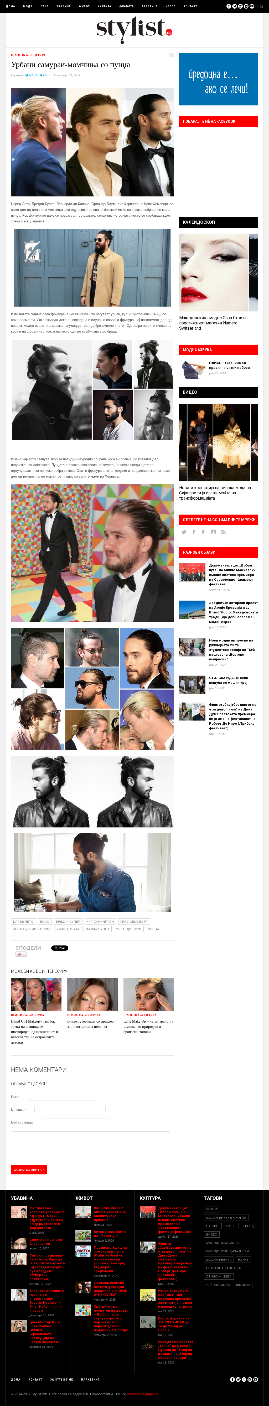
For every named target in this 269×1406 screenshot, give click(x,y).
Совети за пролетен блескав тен (46, 1241)
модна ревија (219, 1259)
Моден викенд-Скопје (226, 1217)
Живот (84, 6)
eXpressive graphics (142, 1394)
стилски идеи (219, 1276)
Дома (10, 6)
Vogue (212, 1209)
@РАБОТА (126, 6)
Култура (104, 6)
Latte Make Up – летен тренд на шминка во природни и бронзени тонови (148, 1026)
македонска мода (222, 1242)
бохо (45, 921)
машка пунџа (98, 929)
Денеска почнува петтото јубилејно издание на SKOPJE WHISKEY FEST (110, 1289)
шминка (243, 1284)
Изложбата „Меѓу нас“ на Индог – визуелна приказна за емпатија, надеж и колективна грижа (175, 1298)
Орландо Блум (129, 929)
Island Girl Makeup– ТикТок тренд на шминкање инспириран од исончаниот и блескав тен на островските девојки (34, 1032)
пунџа (153, 929)
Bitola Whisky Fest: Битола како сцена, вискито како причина (110, 1214)
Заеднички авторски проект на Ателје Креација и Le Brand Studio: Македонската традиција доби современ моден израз (233, 612)
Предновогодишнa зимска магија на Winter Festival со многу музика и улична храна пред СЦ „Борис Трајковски (110, 1259)
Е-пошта (18, 1109)
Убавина (63, 6)
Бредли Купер (68, 921)
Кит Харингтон (100, 921)
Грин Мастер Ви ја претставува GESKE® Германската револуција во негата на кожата (44, 1332)
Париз (211, 1226)
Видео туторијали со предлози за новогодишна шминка (91, 1024)
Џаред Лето (23, 921)
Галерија (150, 6)
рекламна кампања (223, 1268)
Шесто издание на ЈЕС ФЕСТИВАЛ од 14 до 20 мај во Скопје (174, 1324)
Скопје (230, 1226)
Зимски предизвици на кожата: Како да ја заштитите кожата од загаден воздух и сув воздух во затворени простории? (47, 1267)
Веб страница (22, 1122)
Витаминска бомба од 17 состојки (110, 1234)
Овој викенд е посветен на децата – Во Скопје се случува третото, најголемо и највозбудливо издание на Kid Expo (111, 1318)
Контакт (190, 6)
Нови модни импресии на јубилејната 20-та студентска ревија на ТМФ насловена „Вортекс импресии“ (232, 649)
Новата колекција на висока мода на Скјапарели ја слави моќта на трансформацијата (215, 493)
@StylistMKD (38, 75)
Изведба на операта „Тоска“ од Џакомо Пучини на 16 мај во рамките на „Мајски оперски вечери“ (175, 1350)
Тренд (248, 1226)
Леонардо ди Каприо (32, 929)
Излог (170, 6)
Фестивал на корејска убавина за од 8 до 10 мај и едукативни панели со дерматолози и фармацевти (47, 1218)
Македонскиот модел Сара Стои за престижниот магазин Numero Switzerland (213, 323)
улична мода (218, 1284)
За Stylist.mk (61, 1379)
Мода (28, 6)
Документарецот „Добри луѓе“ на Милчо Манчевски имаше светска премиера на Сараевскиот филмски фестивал (232, 574)
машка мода (68, 929)
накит (243, 1259)
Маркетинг (90, 1379)
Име (15, 1097)
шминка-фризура (28, 55)
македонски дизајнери (227, 1251)
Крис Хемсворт (134, 921)
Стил (44, 6)
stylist (19, 75)
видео (212, 1234)
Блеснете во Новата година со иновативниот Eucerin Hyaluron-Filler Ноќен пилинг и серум (46, 1300)
